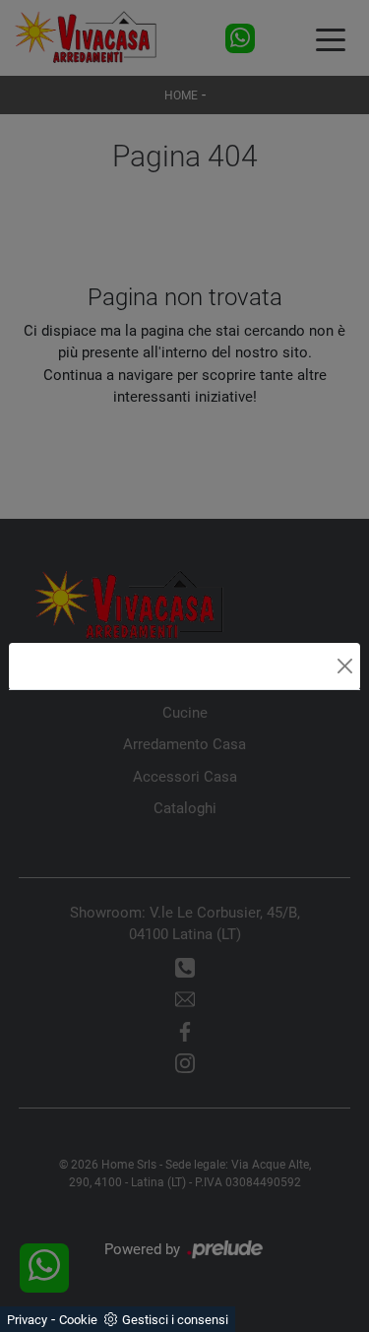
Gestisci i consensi (175, 1319)
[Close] (345, 666)
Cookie (78, 1319)
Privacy (27, 1319)
